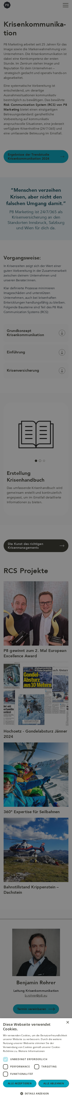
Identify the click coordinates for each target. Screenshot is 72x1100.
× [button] (67, 1022)
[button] (36, 1093)
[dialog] (36, 550)
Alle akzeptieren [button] (20, 1083)
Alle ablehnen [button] (53, 1083)
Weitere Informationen (31, 1051)
